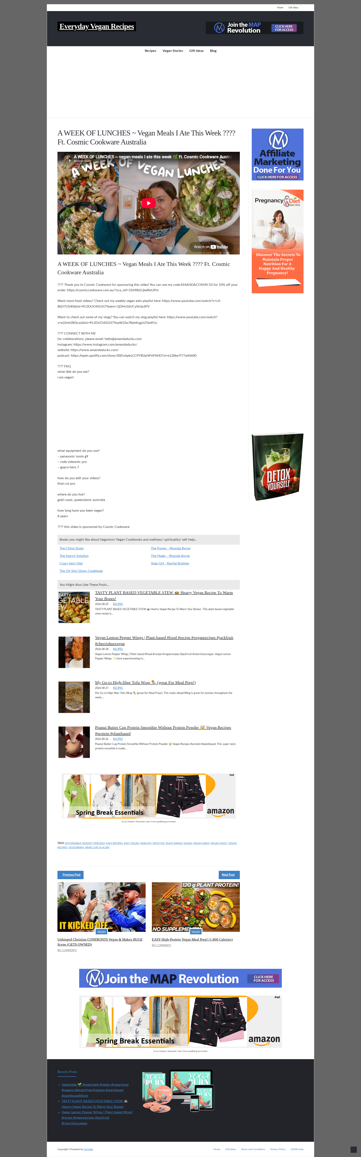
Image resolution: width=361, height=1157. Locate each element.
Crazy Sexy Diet (71, 563)
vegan (187, 843)
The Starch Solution (74, 556)
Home (280, 7)
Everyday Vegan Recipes (97, 26)
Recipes (150, 50)
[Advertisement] (180, 86)
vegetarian (76, 847)
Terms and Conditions (253, 1149)
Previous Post (71, 874)
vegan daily (201, 843)
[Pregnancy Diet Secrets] (278, 292)
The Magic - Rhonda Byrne (170, 556)
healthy (145, 843)
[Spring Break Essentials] (149, 817)
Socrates (88, 1149)
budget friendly (94, 843)
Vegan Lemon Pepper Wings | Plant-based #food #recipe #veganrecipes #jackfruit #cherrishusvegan (97, 1118)
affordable (73, 843)
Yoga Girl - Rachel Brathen (170, 563)
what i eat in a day (97, 847)
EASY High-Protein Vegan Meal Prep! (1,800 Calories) (192, 939)
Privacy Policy (278, 1149)
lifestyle (158, 843)
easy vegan (131, 843)
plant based (174, 843)
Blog (213, 50)
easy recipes (114, 843)
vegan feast (218, 843)
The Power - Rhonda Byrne (170, 548)
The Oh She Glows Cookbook (81, 571)
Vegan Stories (173, 50)
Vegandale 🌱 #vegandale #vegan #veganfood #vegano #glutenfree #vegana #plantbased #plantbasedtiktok (95, 1090)
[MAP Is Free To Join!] (255, 33)
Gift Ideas (293, 7)
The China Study (72, 548)
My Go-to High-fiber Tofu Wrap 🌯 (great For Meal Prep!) (145, 682)
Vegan (101, 931)
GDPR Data (297, 1149)
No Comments (67, 950)
